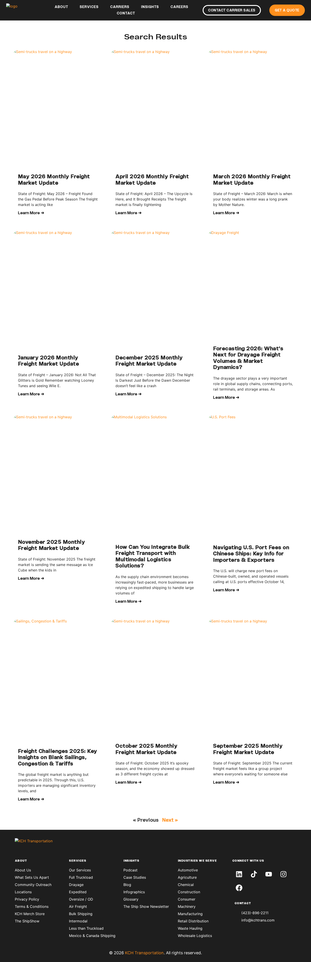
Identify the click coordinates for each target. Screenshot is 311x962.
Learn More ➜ (31, 213)
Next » (170, 820)
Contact (126, 13)
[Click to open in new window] (239, 874)
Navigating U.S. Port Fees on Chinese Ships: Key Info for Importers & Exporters (251, 554)
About (61, 7)
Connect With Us (248, 861)
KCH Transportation (144, 952)
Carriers (119, 7)
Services (89, 7)
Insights (150, 7)
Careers (179, 7)
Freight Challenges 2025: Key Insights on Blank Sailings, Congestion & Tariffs (57, 758)
